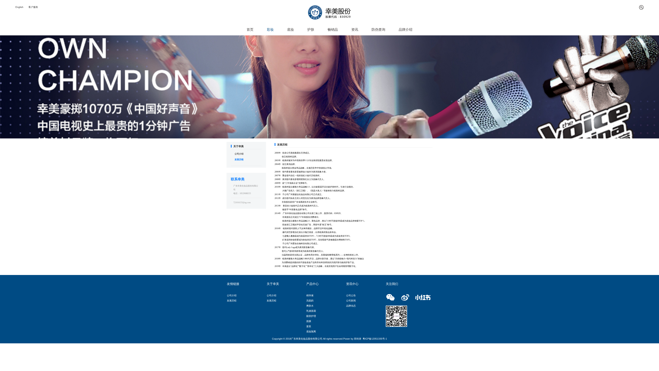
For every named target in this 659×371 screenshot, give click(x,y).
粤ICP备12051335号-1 (375, 338)
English (19, 7)
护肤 (310, 29)
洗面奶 (310, 300)
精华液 (310, 295)
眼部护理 (311, 316)
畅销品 (333, 29)
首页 (250, 29)
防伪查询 (378, 29)
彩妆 (270, 29)
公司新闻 (351, 300)
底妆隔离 (311, 331)
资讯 (354, 29)
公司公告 (351, 295)
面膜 (308, 321)
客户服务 (33, 7)
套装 (308, 326)
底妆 (290, 29)
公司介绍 (239, 154)
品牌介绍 (405, 29)
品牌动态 (351, 305)
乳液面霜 (311, 311)
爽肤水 (310, 305)
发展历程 (239, 159)
